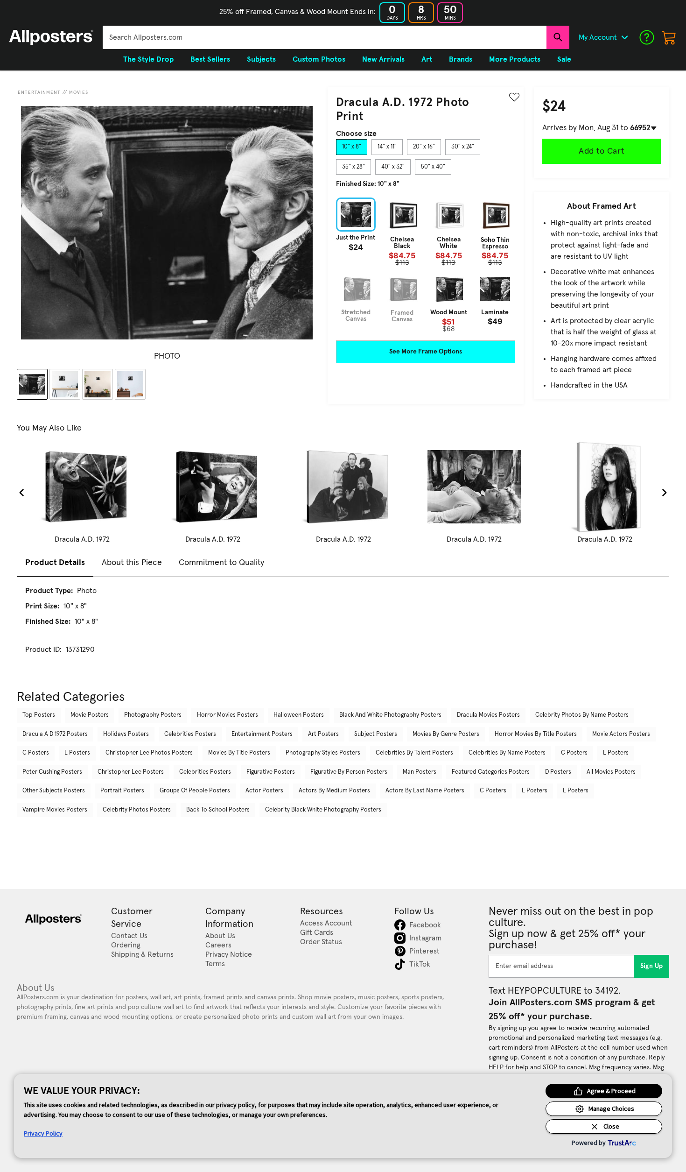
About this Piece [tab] (132, 562)
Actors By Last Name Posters (424, 791)
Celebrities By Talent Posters (414, 753)
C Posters (35, 753)
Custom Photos (319, 59)
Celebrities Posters (190, 734)
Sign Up (651, 966)
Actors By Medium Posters (334, 791)
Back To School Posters (218, 810)
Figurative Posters (270, 772)
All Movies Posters (611, 772)
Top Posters (38, 715)
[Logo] (51, 37)
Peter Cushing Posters (52, 772)
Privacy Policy (43, 1133)
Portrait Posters (122, 791)
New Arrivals (383, 59)
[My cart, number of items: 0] (669, 37)
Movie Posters (89, 715)
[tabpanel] (425, 264)
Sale (564, 59)
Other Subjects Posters (53, 791)
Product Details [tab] (55, 562)
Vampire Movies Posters (54, 810)
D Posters (558, 772)
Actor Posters (264, 791)
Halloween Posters (298, 715)
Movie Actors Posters (621, 734)
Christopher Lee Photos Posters (149, 753)
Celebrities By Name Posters (507, 753)
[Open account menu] (624, 37)
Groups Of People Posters (195, 791)
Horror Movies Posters (227, 715)
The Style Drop (148, 59)
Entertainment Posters (262, 734)
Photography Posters (153, 715)
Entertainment (39, 92)
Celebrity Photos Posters (137, 810)
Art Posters (323, 734)
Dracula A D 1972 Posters (55, 734)
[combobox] (324, 37)
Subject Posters (375, 734)
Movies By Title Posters (239, 753)
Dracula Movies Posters (488, 715)
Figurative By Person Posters (348, 772)
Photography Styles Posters (323, 753)
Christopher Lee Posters (131, 772)
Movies (78, 92)
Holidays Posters (126, 734)
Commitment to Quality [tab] (221, 562)
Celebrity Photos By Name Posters (582, 715)
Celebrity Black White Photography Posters (323, 810)
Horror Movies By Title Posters (536, 734)
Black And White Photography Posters (390, 715)
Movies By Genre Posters (446, 734)
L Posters (77, 753)
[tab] (351, 147)
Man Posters (419, 772)
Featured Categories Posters (491, 772)
